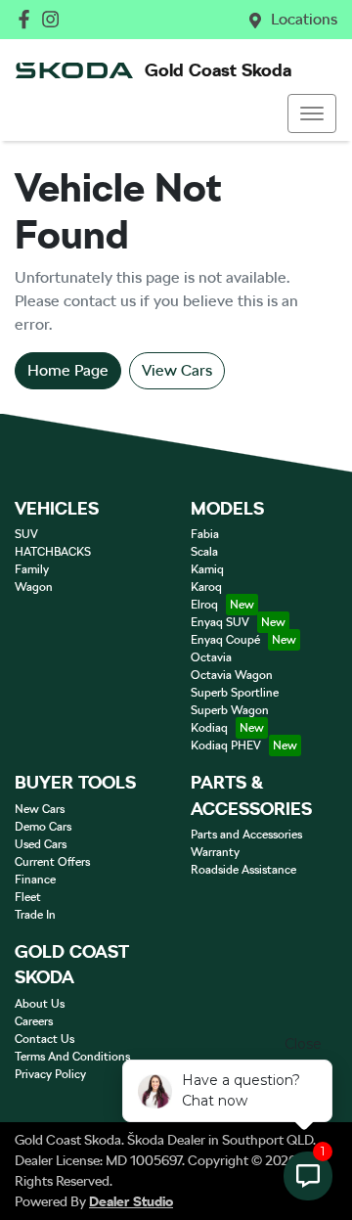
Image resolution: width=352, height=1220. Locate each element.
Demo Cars (43, 827)
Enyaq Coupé (225, 640)
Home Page (68, 370)
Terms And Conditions (72, 1056)
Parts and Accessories (246, 834)
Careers (34, 1021)
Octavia (211, 657)
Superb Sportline (235, 693)
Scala (204, 552)
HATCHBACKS (53, 552)
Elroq (204, 604)
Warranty (215, 852)
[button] (311, 113)
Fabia (205, 534)
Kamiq (207, 569)
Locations (304, 19)
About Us (40, 1004)
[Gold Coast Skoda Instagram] (54, 19)
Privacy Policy (50, 1074)
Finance (35, 879)
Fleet (28, 897)
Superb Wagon (230, 710)
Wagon (34, 587)
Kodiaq (209, 728)
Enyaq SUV (220, 622)
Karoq (206, 587)
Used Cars (40, 844)
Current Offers (52, 862)
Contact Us (44, 1039)
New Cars (40, 809)
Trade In (35, 915)
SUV (26, 534)
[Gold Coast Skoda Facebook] (28, 19)
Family (32, 569)
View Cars (177, 370)
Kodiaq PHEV (226, 745)
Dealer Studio (131, 1201)
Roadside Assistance (243, 870)
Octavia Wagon (232, 675)
